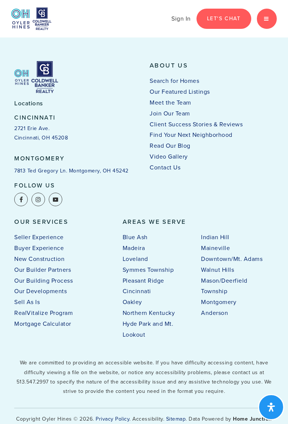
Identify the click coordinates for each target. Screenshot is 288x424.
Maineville (215, 248)
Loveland (135, 259)
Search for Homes (174, 80)
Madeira (134, 248)
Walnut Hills (217, 269)
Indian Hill (215, 237)
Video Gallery (169, 156)
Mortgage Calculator (42, 323)
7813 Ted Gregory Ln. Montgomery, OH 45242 (71, 171)
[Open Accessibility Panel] (271, 407)
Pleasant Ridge (143, 280)
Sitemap (176, 419)
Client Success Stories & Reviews (196, 124)
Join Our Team (170, 113)
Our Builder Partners (42, 269)
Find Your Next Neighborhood (191, 134)
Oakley (132, 302)
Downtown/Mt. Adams (231, 259)
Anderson (214, 313)
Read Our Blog (170, 145)
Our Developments (40, 291)
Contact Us (165, 167)
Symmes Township (148, 269)
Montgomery (218, 302)
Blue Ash (135, 237)
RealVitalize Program (43, 313)
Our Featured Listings (180, 91)
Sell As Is (27, 302)
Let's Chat (224, 18)
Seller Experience (39, 237)
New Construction (39, 259)
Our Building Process (43, 280)
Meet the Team (170, 102)
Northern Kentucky (149, 313)
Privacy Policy (112, 419)
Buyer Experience (39, 248)
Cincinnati (137, 291)
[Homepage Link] (31, 18)
